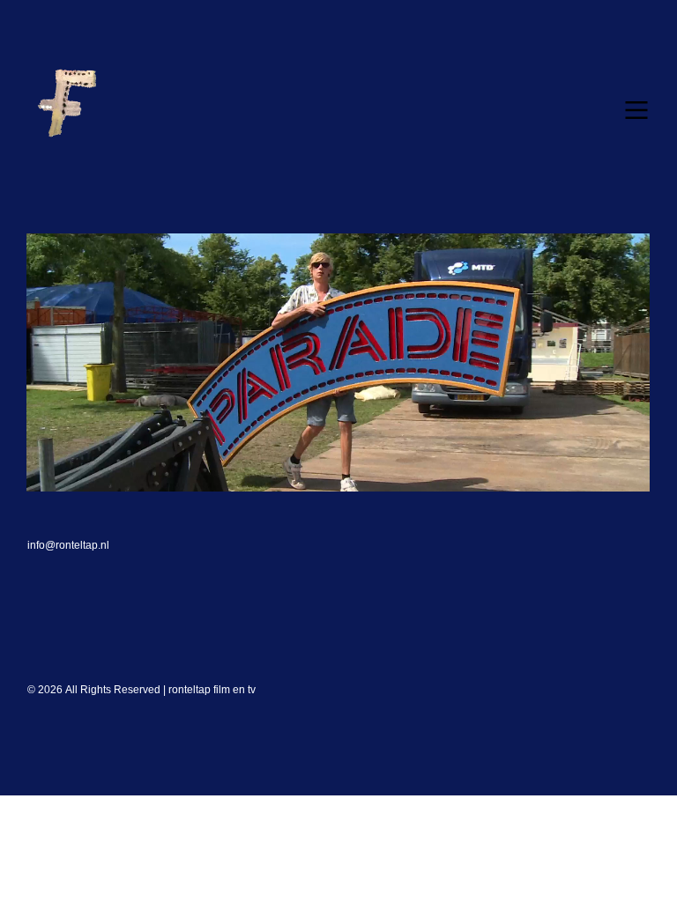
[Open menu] (636, 110)
